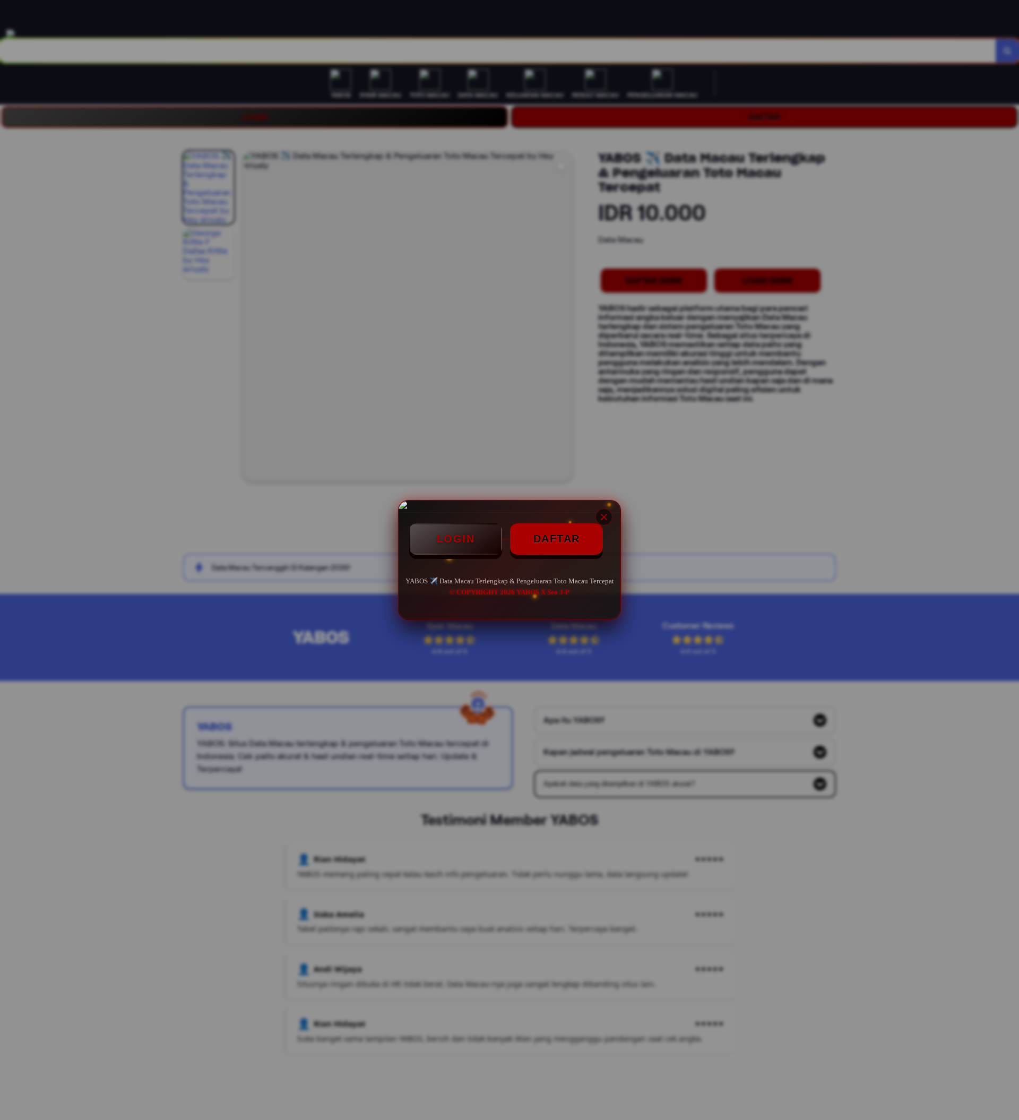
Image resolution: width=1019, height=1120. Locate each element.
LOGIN (456, 539)
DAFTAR (556, 539)
